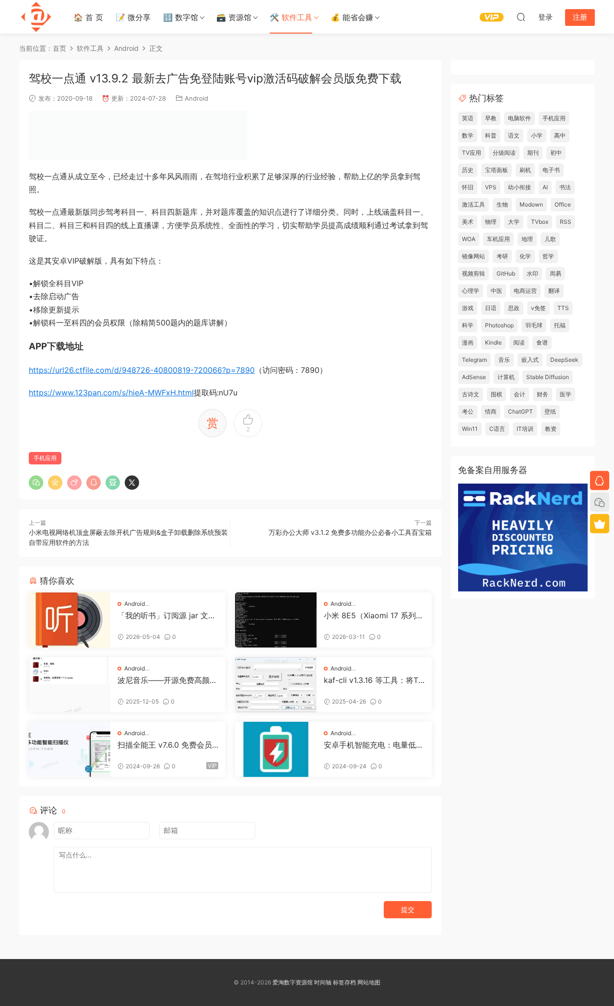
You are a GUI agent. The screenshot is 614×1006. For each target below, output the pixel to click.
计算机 (506, 377)
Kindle (493, 342)
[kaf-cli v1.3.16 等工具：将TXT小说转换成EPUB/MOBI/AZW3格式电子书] (276, 684)
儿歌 (550, 239)
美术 (467, 221)
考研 (502, 256)
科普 (490, 135)
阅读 (519, 342)
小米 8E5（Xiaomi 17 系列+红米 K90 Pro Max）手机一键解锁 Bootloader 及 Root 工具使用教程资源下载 (374, 615)
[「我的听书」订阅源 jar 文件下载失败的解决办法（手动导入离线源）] (69, 620)
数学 (467, 135)
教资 (550, 428)
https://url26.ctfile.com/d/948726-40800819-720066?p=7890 (142, 370)
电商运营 (525, 290)
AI (545, 187)
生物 (502, 204)
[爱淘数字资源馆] (36, 17)
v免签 (538, 308)
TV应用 (471, 152)
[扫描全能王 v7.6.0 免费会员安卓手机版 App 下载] (69, 749)
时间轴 (322, 982)
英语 (467, 118)
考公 (467, 411)
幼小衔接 (519, 187)
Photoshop (499, 325)
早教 (490, 118)
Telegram (474, 359)
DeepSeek (564, 359)
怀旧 (467, 187)
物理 (490, 221)
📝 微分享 (133, 17)
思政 (514, 308)
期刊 (533, 152)
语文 (514, 135)
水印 (532, 273)
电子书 (551, 169)
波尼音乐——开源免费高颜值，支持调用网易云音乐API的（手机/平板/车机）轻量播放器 (166, 680)
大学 (514, 221)
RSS (565, 221)
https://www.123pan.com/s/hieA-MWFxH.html (111, 392)
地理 (527, 239)
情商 (490, 411)
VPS (490, 187)
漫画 (467, 342)
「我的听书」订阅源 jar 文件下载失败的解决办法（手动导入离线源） (167, 615)
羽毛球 (534, 325)
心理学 (470, 290)
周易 (555, 273)
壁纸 (550, 411)
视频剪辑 (473, 273)
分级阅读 (504, 152)
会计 (519, 394)
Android (196, 98)
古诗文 (470, 394)
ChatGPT (520, 411)
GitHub (505, 273)
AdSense (474, 377)
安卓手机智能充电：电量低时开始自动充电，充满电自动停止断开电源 (374, 745)
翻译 (554, 290)
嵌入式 (530, 359)
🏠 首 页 (88, 17)
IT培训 (525, 428)
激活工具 (473, 204)
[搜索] (521, 17)
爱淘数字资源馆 (292, 982)
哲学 (548, 256)
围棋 (496, 394)
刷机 (525, 169)
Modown (531, 204)
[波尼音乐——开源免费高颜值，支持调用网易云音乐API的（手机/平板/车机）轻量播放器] (69, 684)
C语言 (497, 428)
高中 (560, 135)
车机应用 (498, 239)
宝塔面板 (496, 169)
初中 (556, 152)
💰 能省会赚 (352, 17)
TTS (563, 308)
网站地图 (368, 982)
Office (563, 204)
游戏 (467, 308)
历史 (467, 169)
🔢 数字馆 (180, 17)
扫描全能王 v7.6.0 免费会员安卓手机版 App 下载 (165, 745)
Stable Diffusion (547, 377)
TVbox (539, 221)
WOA (468, 239)
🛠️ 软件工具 (291, 17)
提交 (407, 909)
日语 (490, 308)
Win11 (470, 428)
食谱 (542, 342)
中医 (496, 290)
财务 (542, 394)
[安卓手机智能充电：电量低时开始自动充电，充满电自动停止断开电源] (276, 749)
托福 (560, 325)
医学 (565, 394)
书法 (565, 187)
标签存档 (344, 982)
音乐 (504, 359)
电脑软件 (519, 118)
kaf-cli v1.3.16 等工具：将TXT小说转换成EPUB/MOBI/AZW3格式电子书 (373, 680)
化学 (525, 256)
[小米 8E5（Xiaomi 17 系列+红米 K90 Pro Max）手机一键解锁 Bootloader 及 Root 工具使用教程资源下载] (276, 620)
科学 (467, 325)
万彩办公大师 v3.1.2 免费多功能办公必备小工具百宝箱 (350, 532)
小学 (537, 135)
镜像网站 (473, 256)
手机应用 (45, 458)
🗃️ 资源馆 (233, 17)
